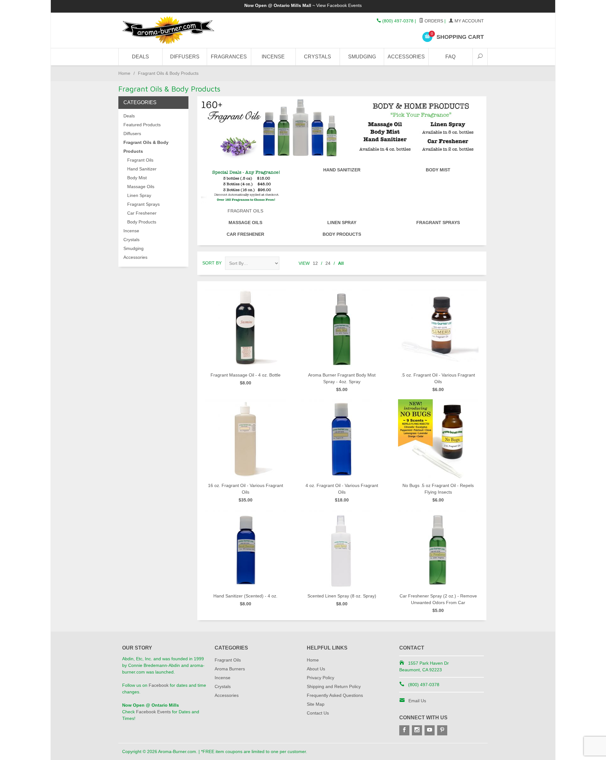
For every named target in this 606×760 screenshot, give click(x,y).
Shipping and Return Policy (334, 686)
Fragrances (229, 56)
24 (327, 263)
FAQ (450, 56)
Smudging (362, 56)
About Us (316, 668)
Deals (140, 56)
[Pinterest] (442, 730)
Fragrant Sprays (438, 222)
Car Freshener (245, 234)
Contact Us (318, 712)
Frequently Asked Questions (335, 695)
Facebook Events (344, 5)
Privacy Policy (320, 677)
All (341, 263)
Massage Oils (245, 222)
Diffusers (184, 56)
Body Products (342, 234)
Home (124, 73)
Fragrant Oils (245, 210)
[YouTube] (430, 730)
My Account (468, 20)
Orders (433, 20)
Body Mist (438, 169)
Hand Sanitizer (341, 169)
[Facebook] (404, 730)
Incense (273, 56)
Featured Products (142, 124)
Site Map (315, 704)
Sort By (212, 262)
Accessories (406, 56)
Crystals (317, 56)
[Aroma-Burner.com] (179, 30)
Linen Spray (341, 222)
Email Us (417, 700)
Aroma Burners (230, 668)
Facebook (159, 685)
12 (315, 263)
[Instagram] (417, 730)
